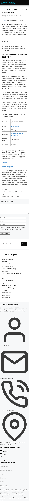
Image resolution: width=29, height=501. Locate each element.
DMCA (2, 482)
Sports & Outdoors (7, 295)
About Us (2, 474)
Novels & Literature (7, 280)
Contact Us (3, 478)
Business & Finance (7, 264)
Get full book (5, 163)
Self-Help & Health (7, 292)
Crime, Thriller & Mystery (9, 269)
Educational (5, 271)
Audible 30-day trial (7, 166)
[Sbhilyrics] (8, 2)
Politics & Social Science (9, 285)
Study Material (6, 297)
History (4, 276)
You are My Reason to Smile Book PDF (14, 46)
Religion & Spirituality (8, 288)
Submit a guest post (6, 470)
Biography (4, 261)
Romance (4, 189)
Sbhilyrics (16, 490)
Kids (3, 278)
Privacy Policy (4, 486)
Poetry (3, 283)
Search (24, 243)
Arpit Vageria (15, 126)
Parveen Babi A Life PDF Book (10, 196)
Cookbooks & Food (7, 266)
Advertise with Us (5, 466)
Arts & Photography (7, 259)
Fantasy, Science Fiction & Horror (11, 273)
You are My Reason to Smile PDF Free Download (14, 49)
